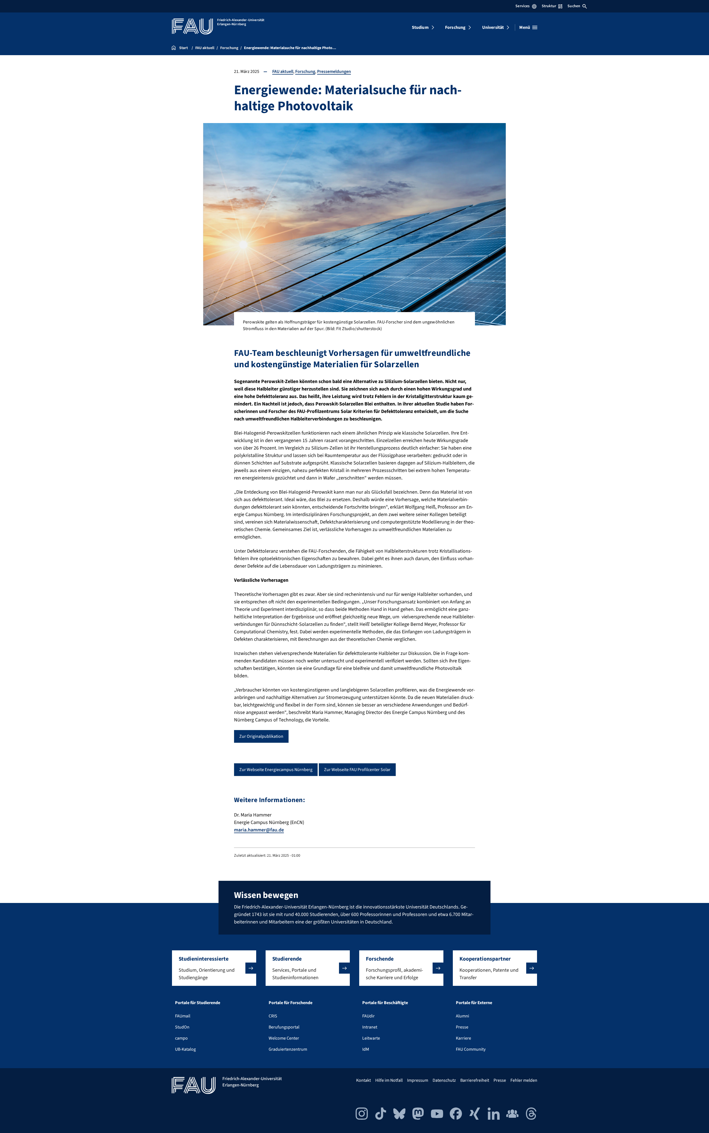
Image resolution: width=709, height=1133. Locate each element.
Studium (420, 27)
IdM (365, 1049)
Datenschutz (444, 1080)
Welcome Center (284, 1038)
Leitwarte (371, 1038)
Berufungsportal (284, 1027)
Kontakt (363, 1080)
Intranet (369, 1027)
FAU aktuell (282, 71)
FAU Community (470, 1049)
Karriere (463, 1038)
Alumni (462, 1016)
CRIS (273, 1016)
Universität (493, 27)
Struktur (549, 6)
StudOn (182, 1027)
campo (181, 1038)
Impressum (417, 1080)
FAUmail (182, 1016)
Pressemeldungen (334, 71)
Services (522, 6)
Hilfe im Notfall (389, 1080)
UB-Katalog (185, 1049)
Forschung (455, 27)
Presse (462, 1027)
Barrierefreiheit (474, 1080)
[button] (214, 968)
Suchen (573, 6)
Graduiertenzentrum (288, 1049)
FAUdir (368, 1016)
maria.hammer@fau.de (259, 829)
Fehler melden (523, 1080)
